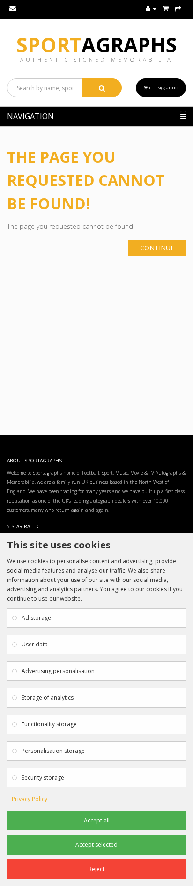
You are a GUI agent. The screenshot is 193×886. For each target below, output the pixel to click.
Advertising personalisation (58, 671)
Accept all (97, 820)
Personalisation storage (53, 751)
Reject (96, 869)
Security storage (43, 777)
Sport (96, 44)
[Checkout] (178, 9)
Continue (157, 247)
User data (35, 644)
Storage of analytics (48, 698)
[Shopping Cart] (166, 9)
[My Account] (151, 9)
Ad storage (36, 618)
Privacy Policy (29, 799)
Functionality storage (49, 724)
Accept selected (96, 845)
